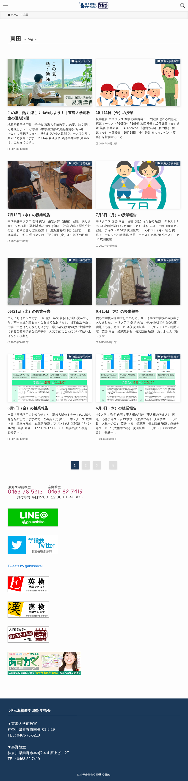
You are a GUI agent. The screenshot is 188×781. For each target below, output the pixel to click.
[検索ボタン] (182, 5)
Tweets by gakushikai (25, 566)
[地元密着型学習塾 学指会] (94, 5)
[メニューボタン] (5, 5)
